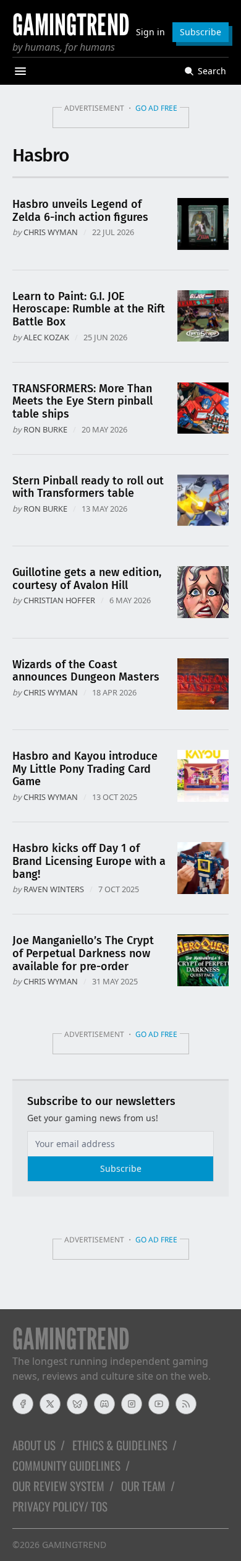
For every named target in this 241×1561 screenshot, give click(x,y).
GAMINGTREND (74, 1544)
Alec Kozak (46, 337)
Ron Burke (45, 429)
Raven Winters (53, 889)
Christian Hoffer (59, 600)
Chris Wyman (50, 232)
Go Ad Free (156, 108)
